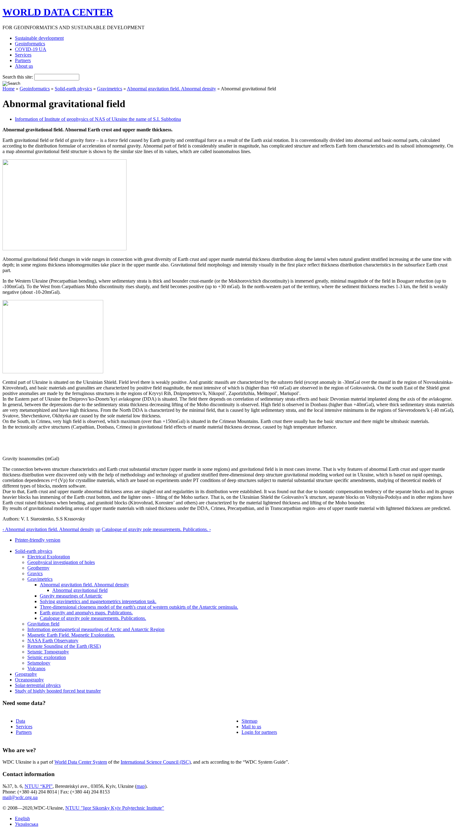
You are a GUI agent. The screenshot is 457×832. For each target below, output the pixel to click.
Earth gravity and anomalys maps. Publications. (86, 612)
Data (20, 721)
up (97, 529)
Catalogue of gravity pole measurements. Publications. (93, 618)
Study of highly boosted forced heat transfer (58, 690)
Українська (26, 824)
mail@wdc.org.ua (20, 797)
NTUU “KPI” (39, 786)
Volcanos (36, 668)
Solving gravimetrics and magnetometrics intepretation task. (98, 601)
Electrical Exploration (48, 556)
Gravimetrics (109, 88)
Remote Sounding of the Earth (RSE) (64, 646)
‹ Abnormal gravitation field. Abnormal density (48, 529)
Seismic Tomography (48, 651)
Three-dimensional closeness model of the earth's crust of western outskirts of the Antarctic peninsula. (139, 607)
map (140, 786)
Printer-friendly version (37, 540)
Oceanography (29, 679)
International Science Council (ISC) (156, 762)
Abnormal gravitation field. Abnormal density (171, 88)
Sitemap (249, 721)
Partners (23, 60)
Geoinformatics (30, 43)
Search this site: (18, 77)
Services (23, 54)
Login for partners (259, 732)
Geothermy (38, 568)
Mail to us (251, 726)
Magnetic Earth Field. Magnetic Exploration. (71, 635)
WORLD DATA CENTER (57, 12)
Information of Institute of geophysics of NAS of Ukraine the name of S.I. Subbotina (98, 119)
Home (8, 88)
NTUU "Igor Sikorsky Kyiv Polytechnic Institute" (114, 808)
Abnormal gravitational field (80, 590)
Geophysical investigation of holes (61, 562)
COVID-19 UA (30, 49)
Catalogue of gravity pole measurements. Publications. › (156, 529)
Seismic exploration (46, 657)
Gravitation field (43, 623)
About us (24, 66)
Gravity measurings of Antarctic (71, 595)
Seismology (38, 663)
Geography (26, 674)
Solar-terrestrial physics (38, 685)
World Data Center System (80, 762)
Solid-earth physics (73, 88)
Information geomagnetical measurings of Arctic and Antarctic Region (95, 629)
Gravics (35, 573)
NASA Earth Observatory (52, 640)
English (22, 818)
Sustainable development (39, 38)
